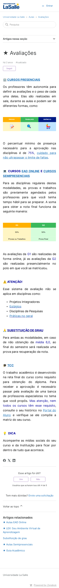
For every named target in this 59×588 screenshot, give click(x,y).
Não (38, 479)
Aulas (31, 17)
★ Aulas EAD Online (14, 522)
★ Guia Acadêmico (14, 550)
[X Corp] (9, 460)
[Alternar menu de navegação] (43, 5)
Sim (21, 479)
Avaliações (43, 17)
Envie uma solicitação (41, 495)
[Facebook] (4, 460)
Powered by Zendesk (45, 585)
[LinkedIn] (13, 460)
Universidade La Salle (14, 17)
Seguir (9, 68)
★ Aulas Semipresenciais (18, 544)
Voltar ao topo (11, 506)
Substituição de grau (15, 538)
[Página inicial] (11, 6)
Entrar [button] (49, 5)
